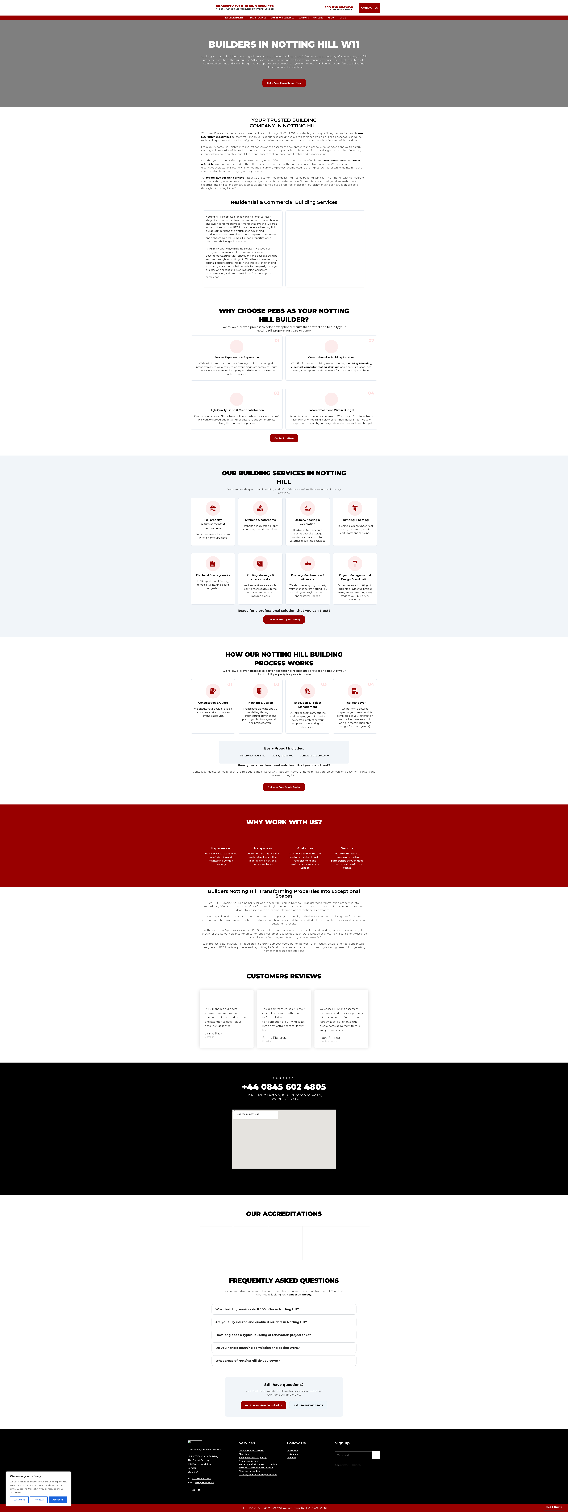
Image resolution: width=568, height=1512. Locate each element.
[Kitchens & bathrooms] (260, 508)
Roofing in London (249, 1461)
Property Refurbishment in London (258, 1464)
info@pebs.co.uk (204, 1483)
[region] (38, 1489)
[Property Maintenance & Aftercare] (307, 563)
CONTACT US (369, 7)
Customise (19, 1499)
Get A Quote (554, 1507)
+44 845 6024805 (339, 7)
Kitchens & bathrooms (260, 520)
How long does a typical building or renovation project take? (263, 1335)
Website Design (292, 1508)
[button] (284, 1309)
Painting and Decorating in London (258, 1474)
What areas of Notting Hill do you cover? (247, 1360)
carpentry (310, 367)
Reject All (39, 1499)
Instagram (292, 1454)
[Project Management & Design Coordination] (355, 563)
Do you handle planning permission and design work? (257, 1348)
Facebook (292, 1451)
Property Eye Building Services (224, 177)
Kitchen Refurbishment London (256, 1468)
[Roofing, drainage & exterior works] (260, 563)
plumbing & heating (358, 363)
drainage (333, 367)
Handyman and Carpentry (253, 1457)
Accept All (58, 1499)
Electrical (244, 1454)
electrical (297, 367)
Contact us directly (299, 1294)
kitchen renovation (331, 160)
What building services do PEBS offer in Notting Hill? (257, 1309)
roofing (322, 367)
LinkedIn (291, 1457)
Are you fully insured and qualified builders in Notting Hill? (261, 1322)
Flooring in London (249, 1471)
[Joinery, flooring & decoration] (307, 508)
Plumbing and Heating (251, 1451)
